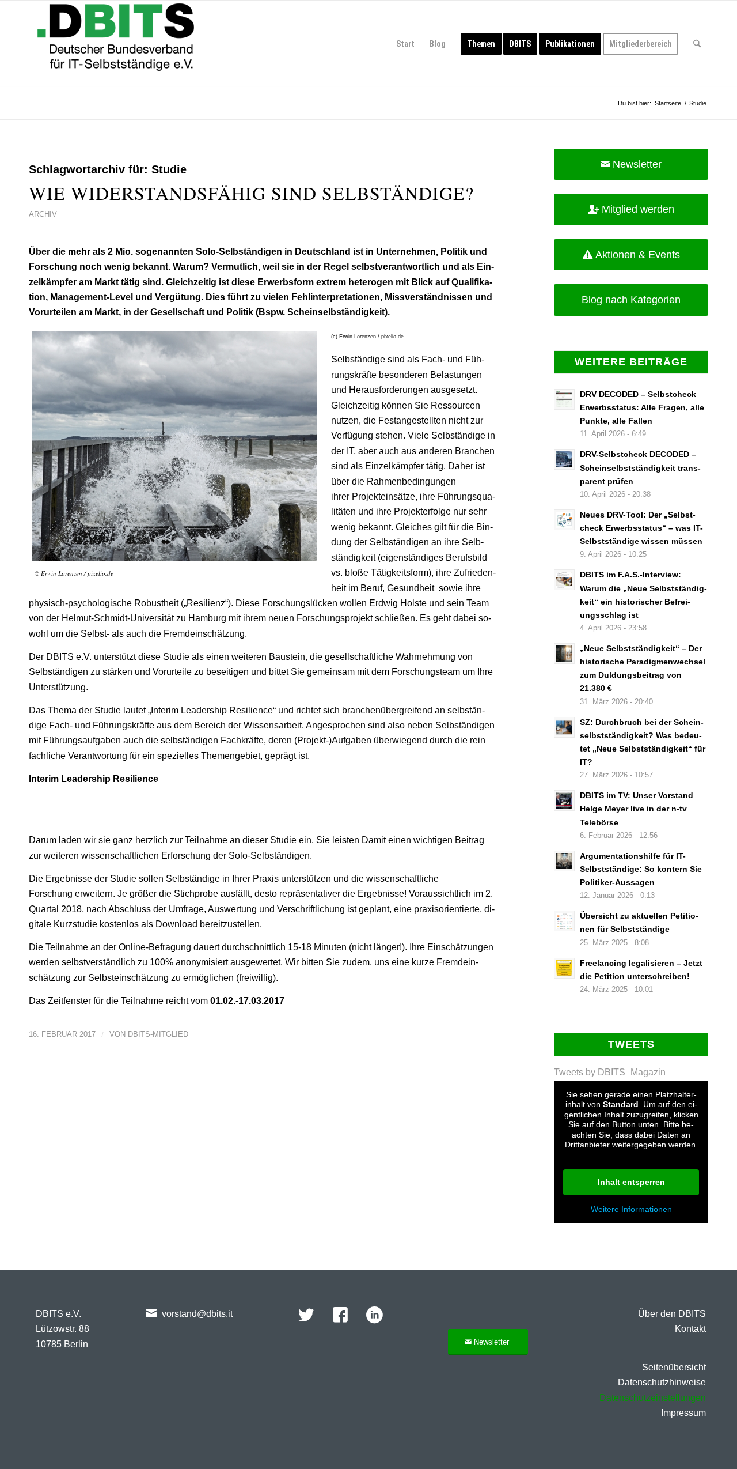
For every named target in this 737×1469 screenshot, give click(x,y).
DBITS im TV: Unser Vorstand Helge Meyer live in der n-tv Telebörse (636, 808)
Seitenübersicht (674, 1367)
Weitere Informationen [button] (631, 1209)
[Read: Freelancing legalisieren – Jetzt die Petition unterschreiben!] (564, 968)
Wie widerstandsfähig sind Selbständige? (251, 192)
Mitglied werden (638, 209)
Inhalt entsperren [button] (631, 1182)
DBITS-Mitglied (158, 1034)
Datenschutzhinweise (662, 1382)
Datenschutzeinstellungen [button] (652, 1398)
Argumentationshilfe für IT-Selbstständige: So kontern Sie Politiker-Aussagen (641, 869)
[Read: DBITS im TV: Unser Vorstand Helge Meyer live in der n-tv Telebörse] (564, 800)
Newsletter (637, 164)
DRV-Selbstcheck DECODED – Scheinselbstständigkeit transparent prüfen (640, 467)
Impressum (683, 1413)
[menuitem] (405, 44)
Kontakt (690, 1329)
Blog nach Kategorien (631, 299)
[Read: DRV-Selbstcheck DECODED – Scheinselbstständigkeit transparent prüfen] (564, 459)
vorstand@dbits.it (197, 1314)
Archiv (43, 214)
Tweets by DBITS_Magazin (610, 1072)
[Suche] (697, 44)
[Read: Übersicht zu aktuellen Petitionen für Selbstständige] (564, 921)
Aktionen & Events (637, 254)
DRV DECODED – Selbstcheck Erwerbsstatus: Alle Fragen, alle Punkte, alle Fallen (642, 407)
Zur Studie (57, 819)
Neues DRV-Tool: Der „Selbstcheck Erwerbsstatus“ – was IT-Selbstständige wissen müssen (641, 528)
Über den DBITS (672, 1314)
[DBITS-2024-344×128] (116, 44)
